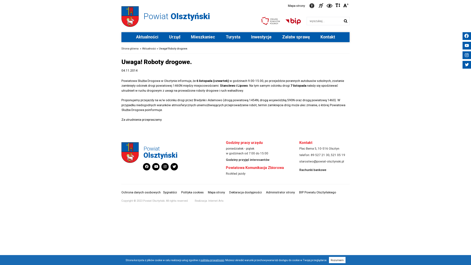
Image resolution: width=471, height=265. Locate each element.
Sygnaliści (170, 192)
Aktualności (147, 37)
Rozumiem (337, 260)
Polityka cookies (192, 192)
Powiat (177, 16)
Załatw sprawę (296, 37)
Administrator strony (280, 192)
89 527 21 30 (320, 155)
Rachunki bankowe (312, 170)
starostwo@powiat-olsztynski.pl (321, 161)
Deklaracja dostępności (245, 192)
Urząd (174, 37)
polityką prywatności (212, 260)
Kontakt (328, 37)
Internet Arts (216, 200)
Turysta (233, 37)
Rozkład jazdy (235, 173)
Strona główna (130, 48)
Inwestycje (261, 37)
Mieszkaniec (203, 37)
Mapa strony (296, 6)
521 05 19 (338, 155)
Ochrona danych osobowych (141, 192)
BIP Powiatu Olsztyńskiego (317, 192)
